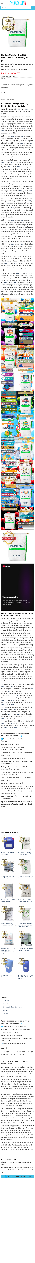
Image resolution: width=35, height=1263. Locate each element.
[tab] (17, 92)
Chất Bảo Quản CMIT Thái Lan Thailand (8, 853)
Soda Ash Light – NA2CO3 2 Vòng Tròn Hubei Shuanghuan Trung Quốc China (8, 951)
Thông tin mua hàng (7, 99)
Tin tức (5, 1010)
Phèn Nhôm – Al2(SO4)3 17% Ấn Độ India (25, 853)
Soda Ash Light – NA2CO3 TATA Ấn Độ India (8, 900)
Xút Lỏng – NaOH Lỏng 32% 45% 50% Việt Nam (25, 949)
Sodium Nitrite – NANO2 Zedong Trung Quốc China (25, 900)
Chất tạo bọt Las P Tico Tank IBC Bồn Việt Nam (8, 877)
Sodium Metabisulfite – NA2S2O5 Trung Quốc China (9, 924)
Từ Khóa (4, 96)
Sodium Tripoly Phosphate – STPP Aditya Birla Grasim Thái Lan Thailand (25, 925)
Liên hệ (5, 1013)
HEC (18, 109)
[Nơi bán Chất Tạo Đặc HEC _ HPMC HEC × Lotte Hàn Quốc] (17, 310)
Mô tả (3, 92)
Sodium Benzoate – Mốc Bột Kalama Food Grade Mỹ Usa (26, 877)
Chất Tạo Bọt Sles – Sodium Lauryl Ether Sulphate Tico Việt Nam (25, 977)
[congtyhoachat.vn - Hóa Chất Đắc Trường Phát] (17, 3)
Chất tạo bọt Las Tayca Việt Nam (8, 976)
